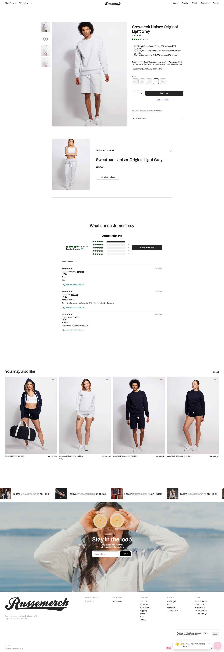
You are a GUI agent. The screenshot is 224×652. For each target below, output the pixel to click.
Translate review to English (75, 284)
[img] (67, 268)
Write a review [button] (147, 248)
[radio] (135, 81)
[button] (137, 39)
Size (133, 76)
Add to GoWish (163, 100)
